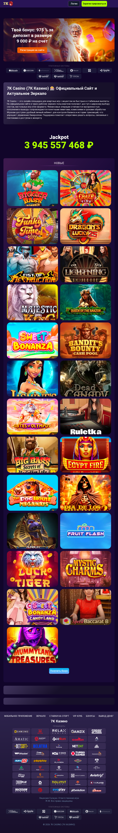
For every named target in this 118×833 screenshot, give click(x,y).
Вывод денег (106, 716)
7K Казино (59, 721)
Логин (74, 3)
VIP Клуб (77, 716)
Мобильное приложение (18, 716)
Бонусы (90, 716)
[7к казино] (9, 3)
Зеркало (41, 716)
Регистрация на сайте (32, 50)
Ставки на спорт (59, 716)
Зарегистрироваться (94, 3)
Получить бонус (59, 670)
